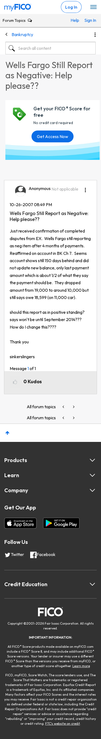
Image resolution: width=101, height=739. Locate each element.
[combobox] (50, 48)
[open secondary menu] (93, 7)
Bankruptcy (22, 34)
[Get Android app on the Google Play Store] (61, 523)
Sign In (88, 20)
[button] (85, 188)
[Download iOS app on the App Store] (20, 523)
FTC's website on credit (62, 724)
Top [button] (7, 433)
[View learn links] (92, 475)
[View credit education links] (92, 584)
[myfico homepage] (18, 6)
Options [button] (95, 34)
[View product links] (92, 460)
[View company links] (92, 490)
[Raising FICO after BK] (73, 406)
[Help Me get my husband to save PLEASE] (64, 406)
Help (75, 20)
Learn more (81, 666)
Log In (71, 7)
